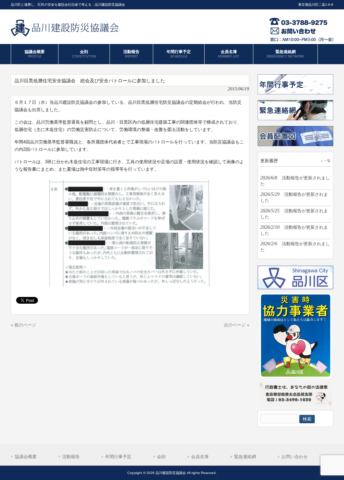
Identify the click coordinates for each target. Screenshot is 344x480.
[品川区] (295, 287)
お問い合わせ (295, 456)
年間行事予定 (118, 456)
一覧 (327, 161)
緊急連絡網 (245, 456)
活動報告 (71, 456)
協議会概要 (26, 456)
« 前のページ (23, 325)
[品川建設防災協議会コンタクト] (301, 40)
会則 (161, 456)
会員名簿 (200, 456)
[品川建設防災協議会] (65, 34)
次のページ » (236, 325)
